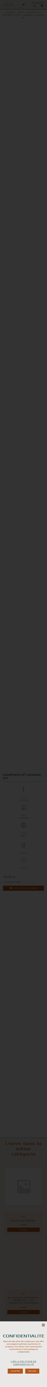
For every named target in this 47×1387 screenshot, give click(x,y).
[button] (43, 1325)
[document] (23, 693)
